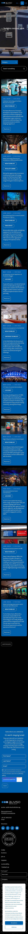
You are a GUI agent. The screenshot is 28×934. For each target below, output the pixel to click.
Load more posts (6, 644)
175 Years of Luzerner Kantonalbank (12, 387)
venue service (8, 225)
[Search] (22, 3)
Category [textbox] (4, 62)
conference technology (11, 336)
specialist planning (10, 168)
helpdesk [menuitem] (3, 860)
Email (2, 819)
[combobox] (9, 62)
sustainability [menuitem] (5, 864)
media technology (10, 106)
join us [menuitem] (3, 856)
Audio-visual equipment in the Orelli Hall (13, 328)
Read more (7, 129)
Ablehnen (14, 927)
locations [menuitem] (4, 853)
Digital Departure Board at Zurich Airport (13, 439)
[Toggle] (26, 3)
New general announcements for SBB (12, 548)
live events (8, 279)
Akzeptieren (14, 923)
